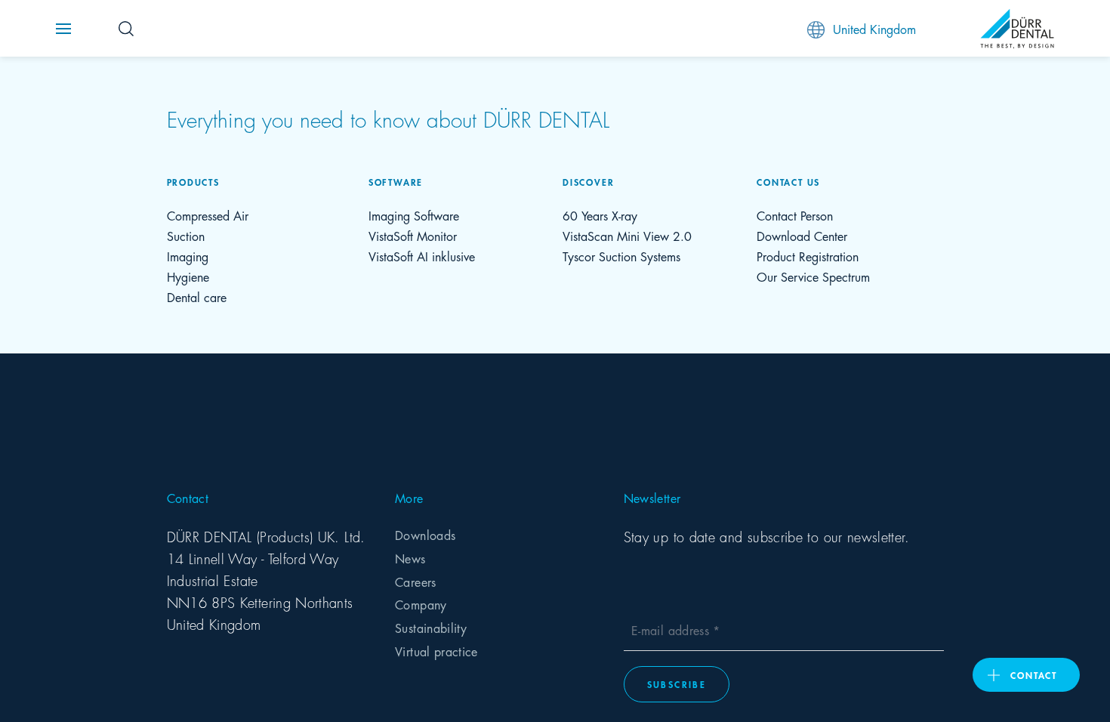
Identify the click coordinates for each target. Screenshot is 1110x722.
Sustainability (431, 627)
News (410, 557)
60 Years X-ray (600, 214)
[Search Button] (126, 29)
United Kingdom (874, 28)
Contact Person (795, 214)
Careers (415, 581)
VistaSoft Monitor (412, 235)
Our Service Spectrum (813, 276)
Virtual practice (436, 650)
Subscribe (677, 684)
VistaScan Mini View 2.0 (627, 235)
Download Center (802, 235)
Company (421, 603)
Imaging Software (413, 214)
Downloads (425, 534)
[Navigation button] (63, 29)
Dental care (197, 296)
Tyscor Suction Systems (621, 255)
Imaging (187, 255)
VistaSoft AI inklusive (421, 255)
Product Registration (808, 255)
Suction (186, 235)
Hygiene (188, 276)
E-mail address (672, 629)
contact (1033, 675)
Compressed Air (207, 214)
